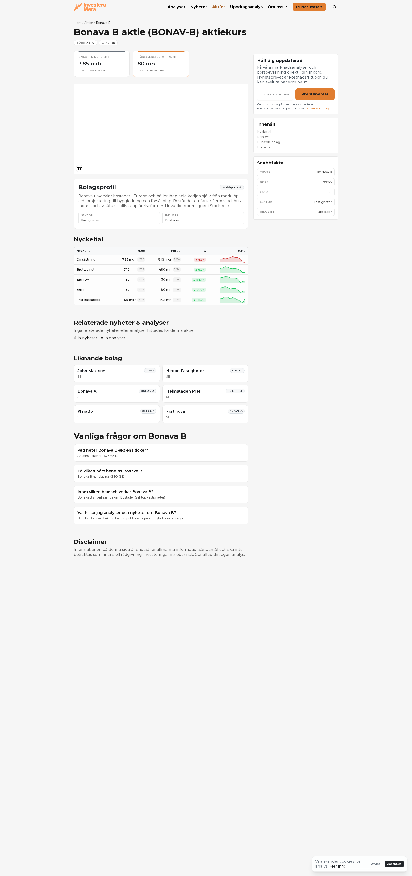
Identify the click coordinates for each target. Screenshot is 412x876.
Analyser (176, 7)
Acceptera (394, 863)
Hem (78, 23)
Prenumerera (315, 94)
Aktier (218, 7)
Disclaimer (265, 147)
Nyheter (199, 7)
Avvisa (375, 863)
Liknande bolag (268, 142)
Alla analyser (113, 338)
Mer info (337, 866)
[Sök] (334, 7)
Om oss (275, 7)
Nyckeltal (264, 132)
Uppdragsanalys (246, 7)
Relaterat (264, 137)
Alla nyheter (85, 338)
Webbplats (232, 187)
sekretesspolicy (318, 108)
